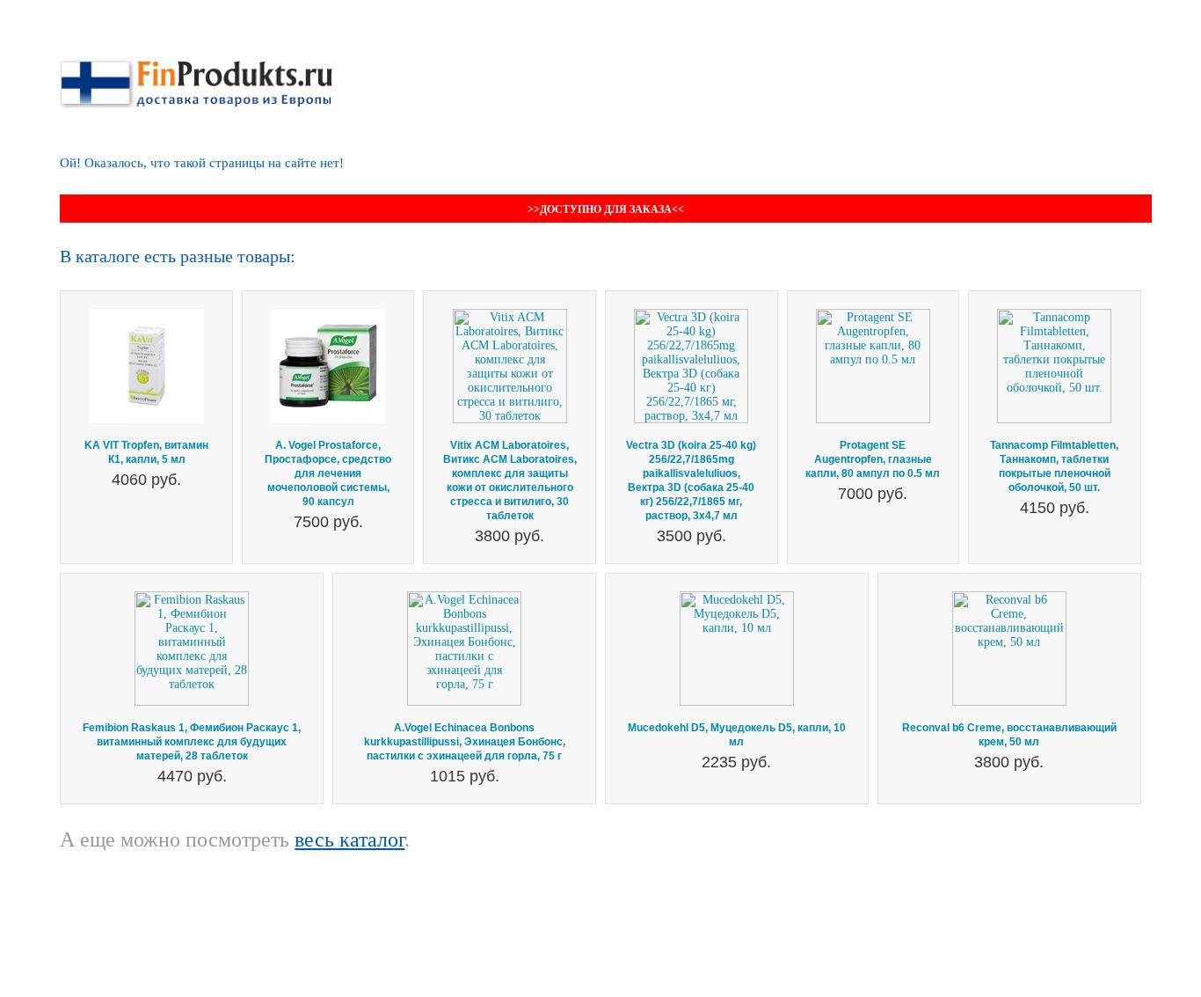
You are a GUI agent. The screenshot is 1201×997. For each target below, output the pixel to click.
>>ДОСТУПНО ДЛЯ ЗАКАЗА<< (606, 209)
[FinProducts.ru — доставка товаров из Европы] (196, 66)
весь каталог (349, 839)
